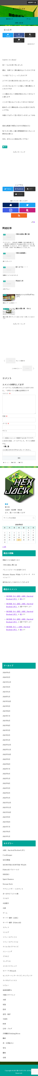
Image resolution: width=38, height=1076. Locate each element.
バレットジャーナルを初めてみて (14, 570)
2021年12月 (7, 803)
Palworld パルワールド (11, 870)
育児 (5, 146)
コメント (6, 393)
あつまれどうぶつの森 (10, 894)
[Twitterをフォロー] (27, 205)
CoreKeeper (7, 855)
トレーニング (7, 951)
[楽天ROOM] (27, 210)
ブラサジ (6, 956)
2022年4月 (6, 783)
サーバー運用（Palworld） (12, 922)
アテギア (6, 898)
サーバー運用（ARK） (11, 918)
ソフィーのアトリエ (10, 937)
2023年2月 (6, 735)
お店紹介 (6, 903)
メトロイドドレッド (10, 966)
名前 (5, 416)
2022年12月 (7, 745)
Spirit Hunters (8, 879)
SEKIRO (6, 874)
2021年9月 (6, 817)
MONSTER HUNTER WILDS (14, 865)
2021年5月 (6, 836)
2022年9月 (6, 759)
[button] (33, 518)
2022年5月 (6, 778)
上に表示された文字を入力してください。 (17, 450)
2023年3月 (6, 730)
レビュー (6, 985)
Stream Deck (8, 884)
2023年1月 (6, 740)
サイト (4, 431)
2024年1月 (6, 697)
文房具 (5, 1019)
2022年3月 (6, 788)
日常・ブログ (7, 1029)
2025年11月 (7, 682)
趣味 (4, 1053)
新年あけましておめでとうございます (16, 582)
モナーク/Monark (9, 971)
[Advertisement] (19, 51)
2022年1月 (6, 798)
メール (5, 423)
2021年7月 (6, 827)
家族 (4, 1004)
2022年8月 (6, 764)
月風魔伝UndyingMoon (11, 1033)
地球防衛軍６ (7, 990)
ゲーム (5, 913)
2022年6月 (6, 774)
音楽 (4, 1058)
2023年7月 (6, 716)
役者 (4, 1009)
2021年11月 (7, 807)
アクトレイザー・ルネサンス (13, 889)
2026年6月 (6, 672)
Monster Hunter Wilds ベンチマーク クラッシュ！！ (19, 576)
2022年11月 (7, 749)
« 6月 (4, 547)
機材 (4, 1038)
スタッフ (6, 927)
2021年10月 (7, 812)
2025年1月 (6, 692)
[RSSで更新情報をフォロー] (19, 215)
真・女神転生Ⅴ (8, 1043)
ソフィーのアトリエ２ (10, 942)
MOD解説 (6, 860)
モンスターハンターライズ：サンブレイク (17, 976)
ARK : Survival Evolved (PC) (14, 850)
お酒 (4, 908)
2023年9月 (6, 706)
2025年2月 (6, 687)
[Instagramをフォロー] (11, 210)
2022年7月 (6, 769)
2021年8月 (6, 822)
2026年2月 (6, 677)
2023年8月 (6, 711)
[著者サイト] (11, 205)
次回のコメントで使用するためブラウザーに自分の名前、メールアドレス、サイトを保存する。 (18, 441)
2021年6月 (6, 831)
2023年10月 (7, 701)
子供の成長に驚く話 (10, 565)
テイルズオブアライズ (10, 947)
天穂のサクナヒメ (9, 995)
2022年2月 (6, 793)
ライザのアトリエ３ (10, 980)
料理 (4, 1024)
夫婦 (4, 1000)
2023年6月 (6, 721)
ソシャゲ (6, 932)
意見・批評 (7, 1014)
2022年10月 (7, 754)
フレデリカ (7, 961)
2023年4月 (6, 725)
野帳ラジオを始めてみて (11, 560)
